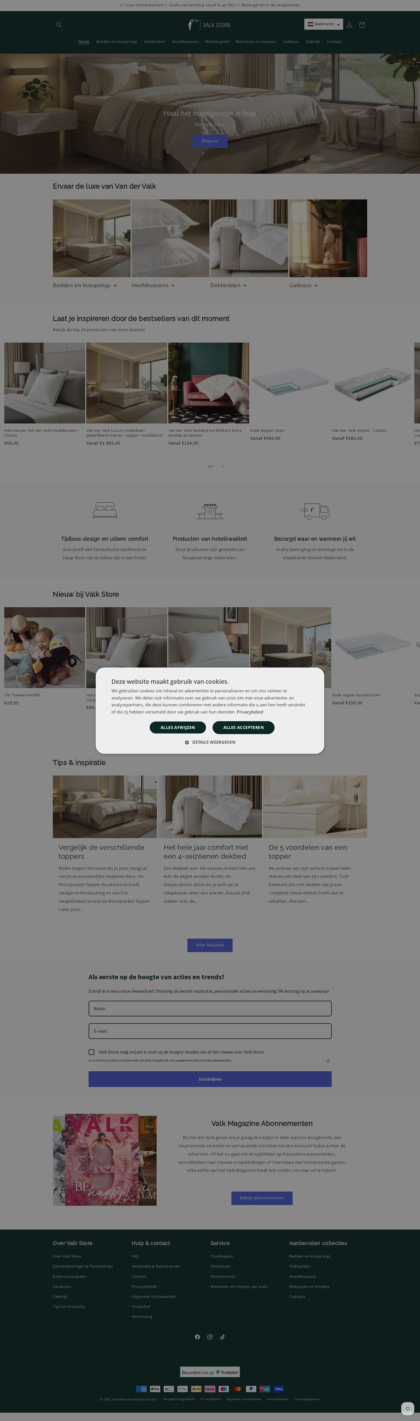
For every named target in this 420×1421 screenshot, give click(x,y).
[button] (210, 742)
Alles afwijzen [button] (178, 727)
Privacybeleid (250, 712)
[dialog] (210, 710)
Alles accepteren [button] (243, 727)
